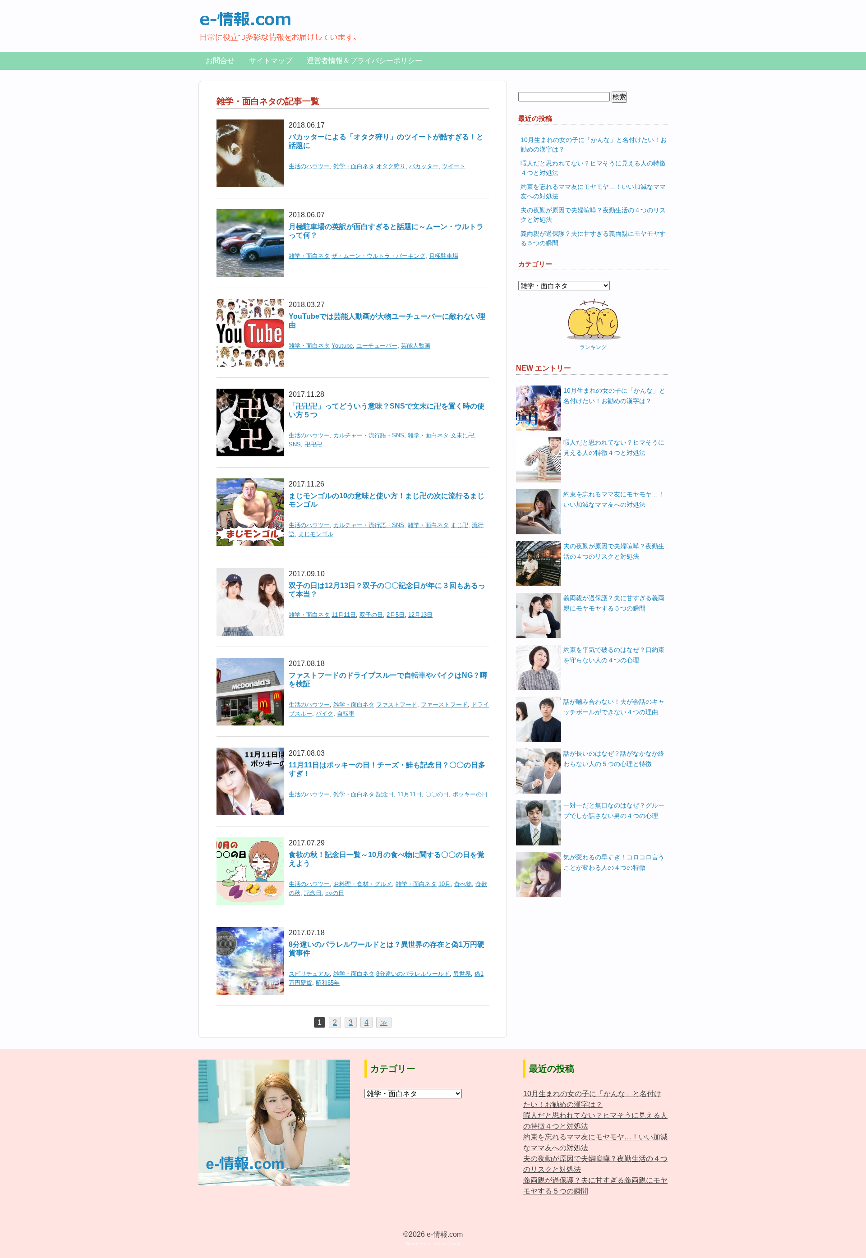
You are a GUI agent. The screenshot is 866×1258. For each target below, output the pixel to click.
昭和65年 (328, 982)
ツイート (453, 166)
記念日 (385, 794)
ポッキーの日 (470, 794)
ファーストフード (444, 704)
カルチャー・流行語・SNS (368, 435)
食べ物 (463, 884)
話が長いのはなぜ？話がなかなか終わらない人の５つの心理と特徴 (613, 758)
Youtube (342, 345)
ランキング (593, 347)
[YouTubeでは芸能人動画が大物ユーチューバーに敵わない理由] (250, 304)
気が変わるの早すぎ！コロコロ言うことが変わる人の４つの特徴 (613, 862)
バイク (324, 713)
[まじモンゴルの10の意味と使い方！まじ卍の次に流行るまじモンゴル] (250, 484)
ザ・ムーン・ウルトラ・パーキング (378, 256)
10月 (444, 884)
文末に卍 (462, 435)
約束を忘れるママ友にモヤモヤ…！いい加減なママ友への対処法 (613, 499)
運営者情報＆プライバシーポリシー (364, 60)
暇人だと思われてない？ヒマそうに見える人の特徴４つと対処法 (613, 447)
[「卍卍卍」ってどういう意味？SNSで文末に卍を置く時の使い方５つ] (250, 394)
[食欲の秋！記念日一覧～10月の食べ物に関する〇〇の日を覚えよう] (250, 843)
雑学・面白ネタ (353, 166)
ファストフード (396, 704)
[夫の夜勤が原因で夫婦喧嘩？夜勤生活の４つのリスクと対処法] (538, 563)
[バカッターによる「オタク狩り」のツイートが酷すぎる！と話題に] (250, 125)
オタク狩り (390, 166)
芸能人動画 (415, 345)
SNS (295, 444)
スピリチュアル (309, 973)
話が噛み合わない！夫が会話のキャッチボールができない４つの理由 (613, 707)
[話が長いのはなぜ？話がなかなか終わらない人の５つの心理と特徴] (538, 771)
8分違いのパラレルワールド (413, 973)
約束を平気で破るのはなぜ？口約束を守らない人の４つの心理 (613, 655)
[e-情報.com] (277, 16)
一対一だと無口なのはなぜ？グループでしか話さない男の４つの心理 (613, 810)
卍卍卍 (313, 444)
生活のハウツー (309, 166)
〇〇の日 (437, 794)
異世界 (462, 973)
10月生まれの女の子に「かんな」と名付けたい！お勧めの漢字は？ (614, 395)
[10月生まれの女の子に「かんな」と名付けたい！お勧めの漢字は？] (538, 408)
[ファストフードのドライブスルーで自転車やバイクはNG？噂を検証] (250, 663)
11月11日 (344, 614)
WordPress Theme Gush (433, 1243)
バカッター (423, 166)
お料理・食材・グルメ (362, 884)
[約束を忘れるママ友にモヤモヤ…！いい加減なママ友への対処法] (538, 511)
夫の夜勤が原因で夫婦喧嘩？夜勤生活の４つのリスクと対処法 (613, 551)
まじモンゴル (315, 534)
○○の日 (334, 893)
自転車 (346, 713)
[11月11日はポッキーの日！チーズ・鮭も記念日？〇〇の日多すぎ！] (250, 753)
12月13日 (420, 614)
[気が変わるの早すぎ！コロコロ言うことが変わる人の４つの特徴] (538, 874)
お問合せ (220, 60)
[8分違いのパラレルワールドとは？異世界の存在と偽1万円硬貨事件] (250, 933)
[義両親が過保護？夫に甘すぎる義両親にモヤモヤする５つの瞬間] (538, 615)
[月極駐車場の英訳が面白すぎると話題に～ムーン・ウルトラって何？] (250, 215)
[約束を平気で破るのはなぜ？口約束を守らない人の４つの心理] (538, 667)
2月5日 (396, 614)
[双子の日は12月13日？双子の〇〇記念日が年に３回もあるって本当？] (250, 574)
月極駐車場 (443, 256)
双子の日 (371, 614)
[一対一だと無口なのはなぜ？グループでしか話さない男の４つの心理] (538, 822)
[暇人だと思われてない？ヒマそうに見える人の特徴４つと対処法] (538, 459)
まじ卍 (459, 525)
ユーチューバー (376, 345)
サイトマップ (270, 60)
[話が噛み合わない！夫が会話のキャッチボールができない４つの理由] (538, 719)
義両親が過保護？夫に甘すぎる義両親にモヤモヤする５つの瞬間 (613, 603)
